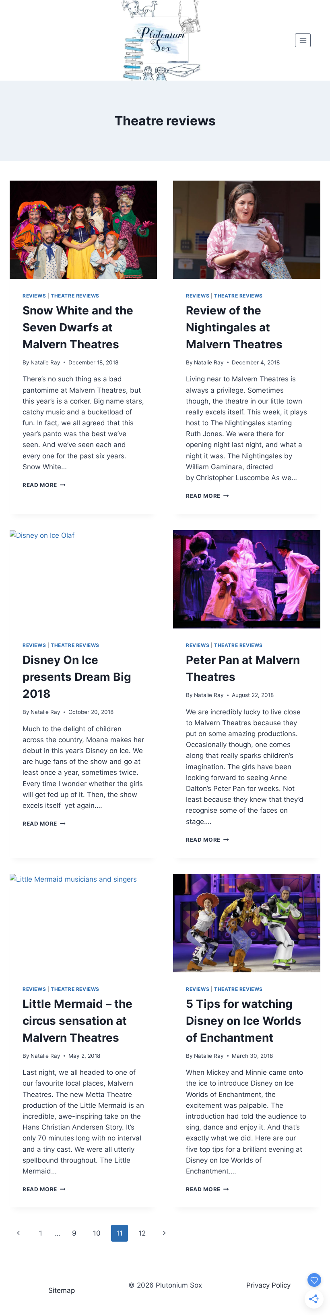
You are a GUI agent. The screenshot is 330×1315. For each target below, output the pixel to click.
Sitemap (61, 1290)
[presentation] (83, 230)
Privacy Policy (268, 1285)
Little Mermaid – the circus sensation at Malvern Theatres (77, 1021)
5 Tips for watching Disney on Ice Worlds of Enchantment (243, 1021)
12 (142, 1233)
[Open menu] (303, 40)
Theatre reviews (75, 296)
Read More (44, 485)
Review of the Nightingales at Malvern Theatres (234, 327)
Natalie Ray (45, 362)
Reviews (34, 296)
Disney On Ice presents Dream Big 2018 (77, 677)
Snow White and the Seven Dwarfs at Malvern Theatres (78, 327)
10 (97, 1233)
